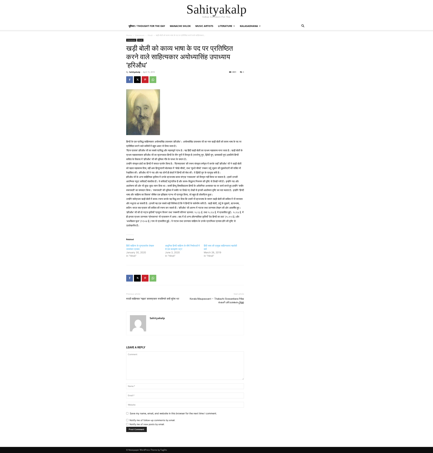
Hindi (150, 35)
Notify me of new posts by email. (147, 424)
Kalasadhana (249, 26)
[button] (303, 26)
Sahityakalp (134, 72)
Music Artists (204, 26)
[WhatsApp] (153, 79)
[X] (137, 79)
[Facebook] (129, 79)
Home (129, 35)
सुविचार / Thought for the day (147, 26)
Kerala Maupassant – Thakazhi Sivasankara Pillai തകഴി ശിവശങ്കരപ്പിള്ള (217, 300)
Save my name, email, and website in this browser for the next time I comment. (173, 413)
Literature (225, 26)
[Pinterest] (145, 79)
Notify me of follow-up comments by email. (152, 420)
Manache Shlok (180, 26)
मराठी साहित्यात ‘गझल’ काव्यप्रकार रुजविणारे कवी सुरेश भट (152, 298)
